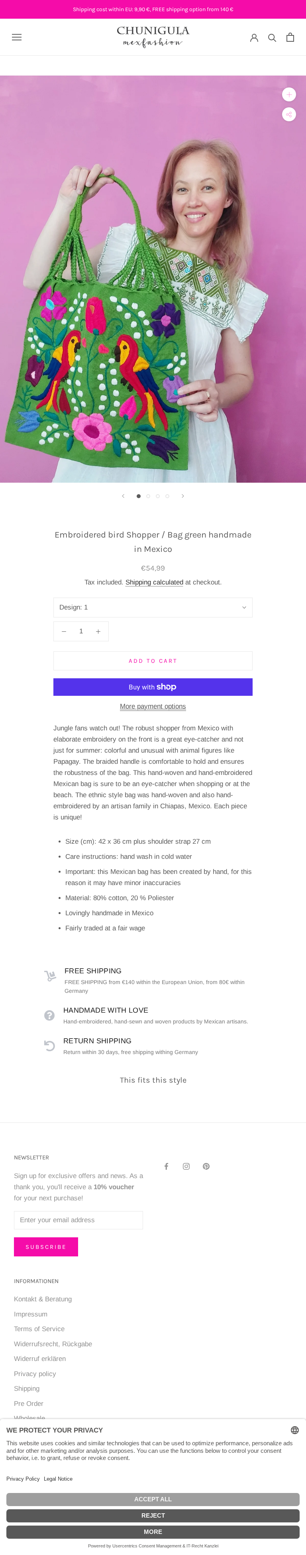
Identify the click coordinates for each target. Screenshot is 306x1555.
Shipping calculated (154, 582)
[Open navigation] (17, 37)
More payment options (153, 706)
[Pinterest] (206, 1166)
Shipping (26, 1388)
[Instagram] (186, 1166)
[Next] (183, 496)
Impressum (30, 1314)
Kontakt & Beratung (43, 1299)
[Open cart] (290, 37)
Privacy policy (35, 1374)
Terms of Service (39, 1329)
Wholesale (29, 1418)
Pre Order (28, 1403)
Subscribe (46, 1246)
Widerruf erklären (40, 1359)
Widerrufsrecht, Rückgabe (53, 1344)
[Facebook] (166, 1166)
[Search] (272, 37)
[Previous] (123, 496)
